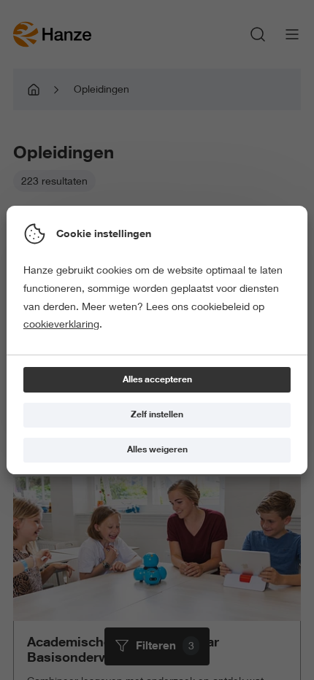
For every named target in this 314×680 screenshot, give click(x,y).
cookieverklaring (61, 324)
